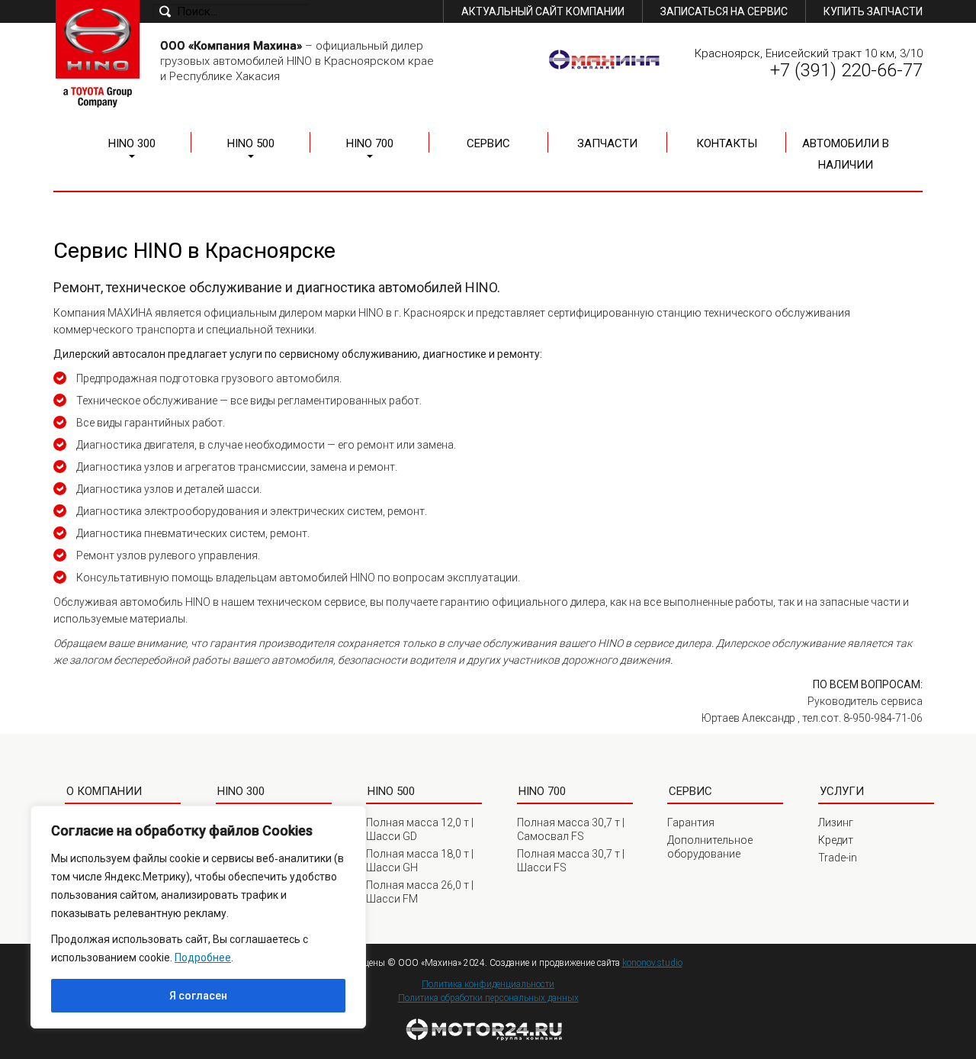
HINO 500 (250, 143)
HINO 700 (369, 143)
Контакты (726, 143)
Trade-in (837, 857)
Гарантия (690, 822)
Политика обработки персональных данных (488, 998)
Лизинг (835, 822)
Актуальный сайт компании (542, 11)
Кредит (835, 840)
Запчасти (607, 143)
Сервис (488, 143)
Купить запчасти (873, 11)
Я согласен (198, 996)
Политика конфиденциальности (488, 984)
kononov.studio (652, 963)
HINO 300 (132, 143)
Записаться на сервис (724, 11)
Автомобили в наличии (845, 154)
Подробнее (203, 957)
